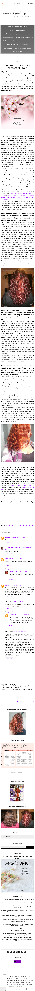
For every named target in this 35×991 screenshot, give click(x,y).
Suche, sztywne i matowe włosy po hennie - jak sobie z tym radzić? (17, 915)
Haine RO (8, 537)
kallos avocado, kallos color (21, 485)
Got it (24, 989)
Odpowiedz (9, 542)
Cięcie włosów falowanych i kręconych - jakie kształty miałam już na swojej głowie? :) (17, 925)
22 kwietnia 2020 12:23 (19, 559)
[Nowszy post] (1, 701)
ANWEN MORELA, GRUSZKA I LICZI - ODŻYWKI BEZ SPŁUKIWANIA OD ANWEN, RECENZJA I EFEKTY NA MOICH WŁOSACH (17, 939)
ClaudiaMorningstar (12, 547)
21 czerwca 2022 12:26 (21, 631)
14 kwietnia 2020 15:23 (18, 537)
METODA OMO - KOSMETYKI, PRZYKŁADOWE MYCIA (17, 857)
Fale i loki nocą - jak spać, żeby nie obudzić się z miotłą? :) (17, 903)
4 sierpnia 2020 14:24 (22, 615)
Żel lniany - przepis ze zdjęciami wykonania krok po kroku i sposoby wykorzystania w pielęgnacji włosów (17, 934)
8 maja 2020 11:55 (25, 572)
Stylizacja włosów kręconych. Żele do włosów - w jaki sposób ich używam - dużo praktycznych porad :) (17, 911)
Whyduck (8, 585)
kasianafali (13, 572)
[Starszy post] (33, 701)
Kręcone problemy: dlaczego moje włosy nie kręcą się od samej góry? (17, 906)
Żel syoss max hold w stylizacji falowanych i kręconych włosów (17, 899)
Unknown (8, 559)
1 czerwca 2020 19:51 (18, 585)
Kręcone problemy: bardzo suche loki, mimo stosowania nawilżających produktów (17, 929)
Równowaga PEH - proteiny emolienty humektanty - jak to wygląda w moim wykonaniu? (17, 920)
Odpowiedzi (10, 569)
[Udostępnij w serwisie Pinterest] (33, 526)
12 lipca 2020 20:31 (19, 602)
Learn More (17, 989)
